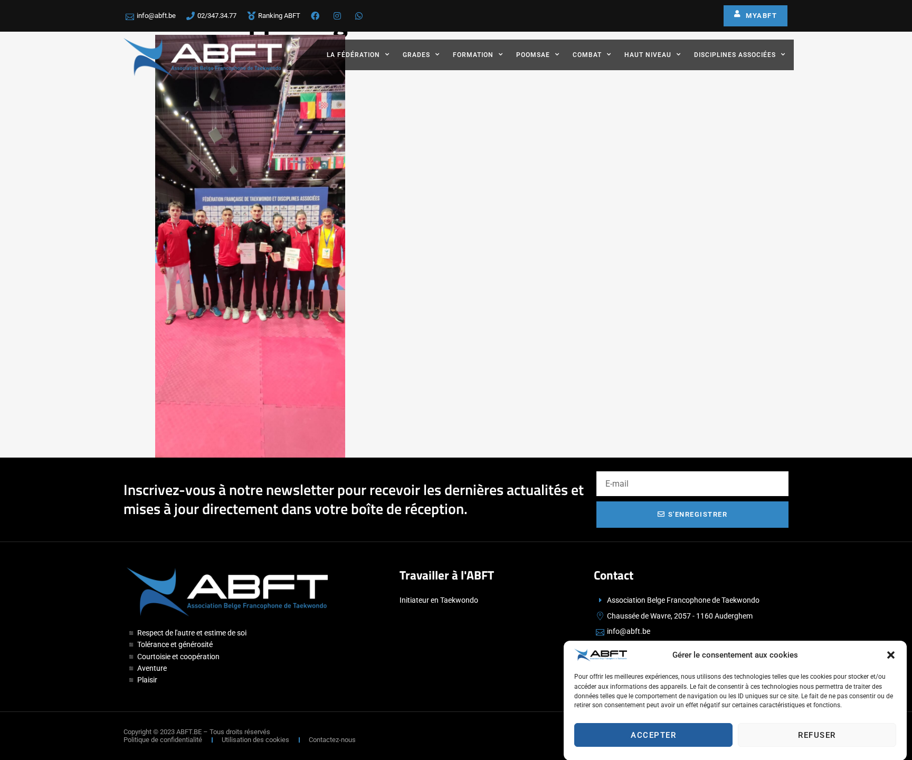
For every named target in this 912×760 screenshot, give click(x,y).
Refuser (817, 735)
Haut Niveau (647, 55)
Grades (416, 55)
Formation (473, 55)
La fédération (353, 55)
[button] (891, 655)
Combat (587, 55)
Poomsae (533, 55)
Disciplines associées (735, 55)
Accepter (653, 735)
